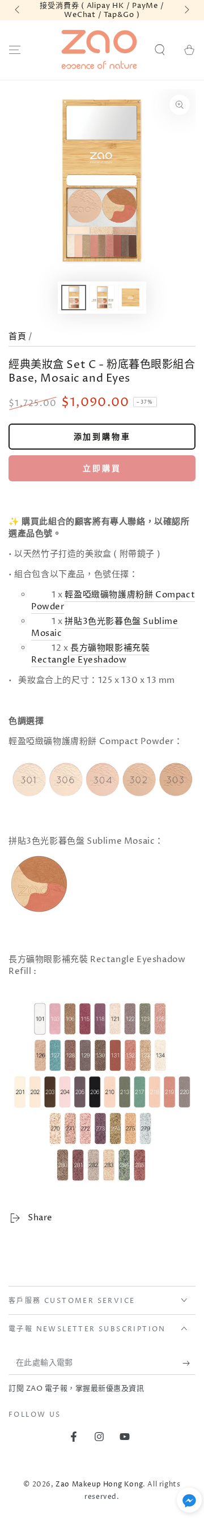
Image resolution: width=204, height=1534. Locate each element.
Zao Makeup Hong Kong (99, 1484)
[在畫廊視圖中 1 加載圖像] (73, 297)
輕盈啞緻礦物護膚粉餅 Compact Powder (113, 601)
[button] (160, 49)
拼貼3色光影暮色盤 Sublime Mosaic (104, 627)
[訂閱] (189, 1363)
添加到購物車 (102, 436)
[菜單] (14, 49)
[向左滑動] (18, 10)
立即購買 (102, 468)
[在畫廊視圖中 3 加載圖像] (130, 297)
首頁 (17, 337)
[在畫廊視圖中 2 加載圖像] (102, 297)
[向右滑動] (186, 10)
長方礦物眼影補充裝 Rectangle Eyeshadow (90, 654)
